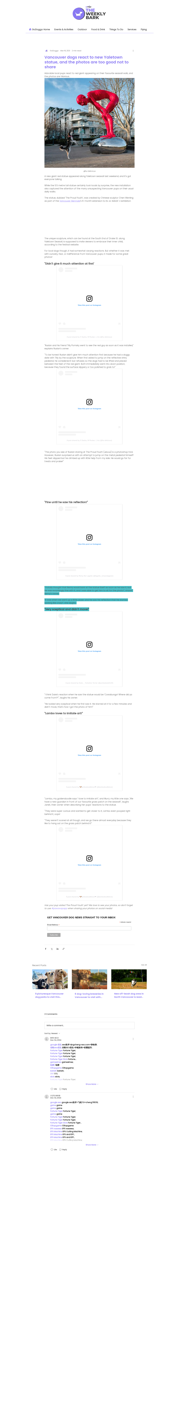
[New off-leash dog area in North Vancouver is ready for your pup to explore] (129, 979)
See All (144, 965)
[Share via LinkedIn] (57, 949)
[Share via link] (63, 949)
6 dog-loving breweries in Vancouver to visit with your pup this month (89, 995)
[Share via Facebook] (45, 949)
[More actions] (133, 50)
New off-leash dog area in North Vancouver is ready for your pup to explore (129, 995)
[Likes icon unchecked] (51, 1089)
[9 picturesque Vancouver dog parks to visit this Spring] (50, 979)
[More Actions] (133, 1039)
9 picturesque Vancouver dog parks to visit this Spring (49, 995)
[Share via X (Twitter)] (51, 949)
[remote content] (89, 220)
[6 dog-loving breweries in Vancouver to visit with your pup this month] (89, 979)
